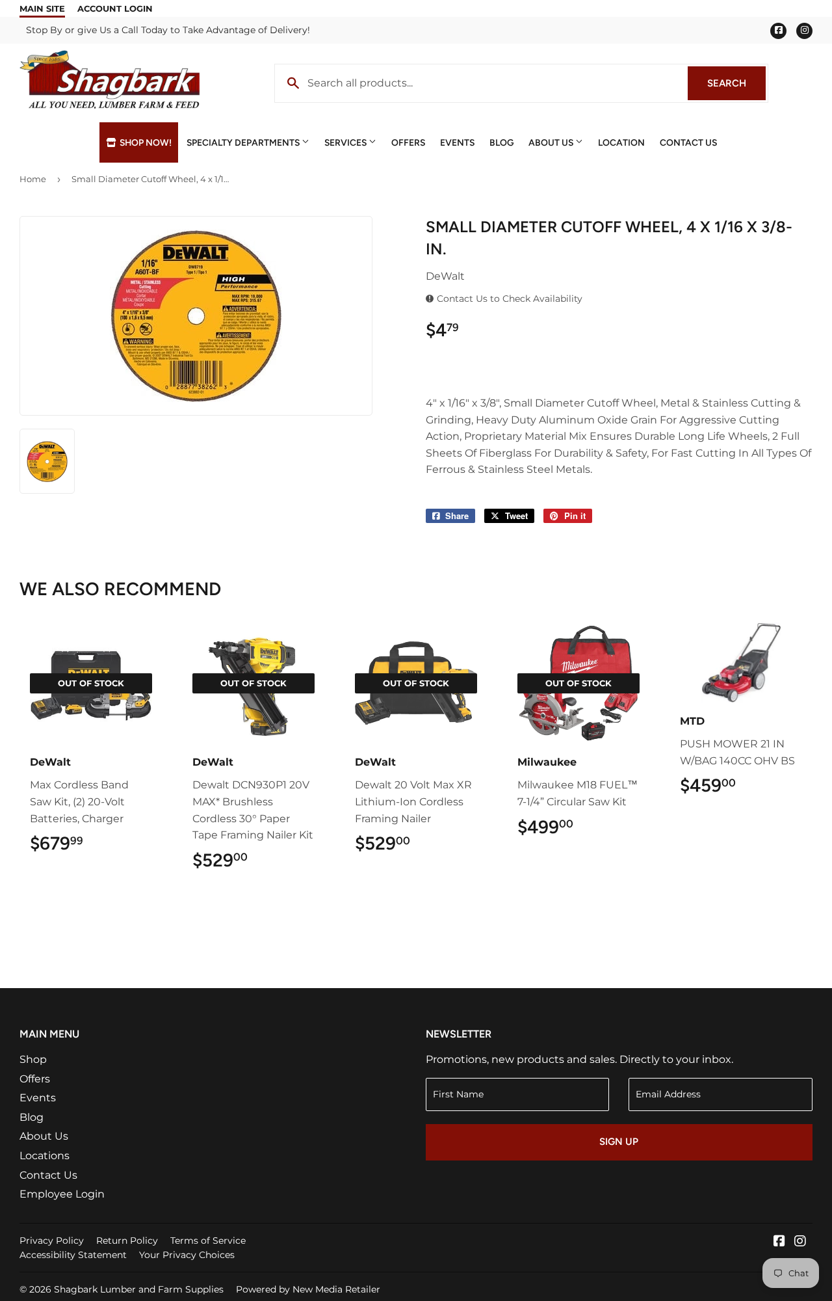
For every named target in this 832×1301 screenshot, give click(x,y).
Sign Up (618, 1141)
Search (736, 83)
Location (621, 142)
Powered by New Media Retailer (308, 1289)
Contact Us (688, 142)
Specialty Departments (244, 142)
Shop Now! (145, 142)
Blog (501, 142)
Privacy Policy (52, 1240)
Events (457, 142)
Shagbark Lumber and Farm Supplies (139, 1289)
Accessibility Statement (73, 1255)
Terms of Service (208, 1240)
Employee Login (62, 1194)
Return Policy (127, 1240)
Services (346, 142)
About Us (551, 142)
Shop (33, 1059)
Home (33, 179)
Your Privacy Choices (187, 1255)
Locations (45, 1155)
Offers (408, 142)
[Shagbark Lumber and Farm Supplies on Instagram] (800, 1242)
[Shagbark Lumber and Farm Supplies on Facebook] (779, 1242)
